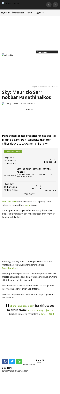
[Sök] (55, 4)
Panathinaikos (9, 268)
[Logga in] (49, 4)
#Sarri (31, 305)
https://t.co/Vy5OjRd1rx (40, 310)
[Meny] (55, 12)
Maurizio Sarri (9, 201)
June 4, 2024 (47, 313)
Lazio (28, 204)
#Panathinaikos (18, 305)
